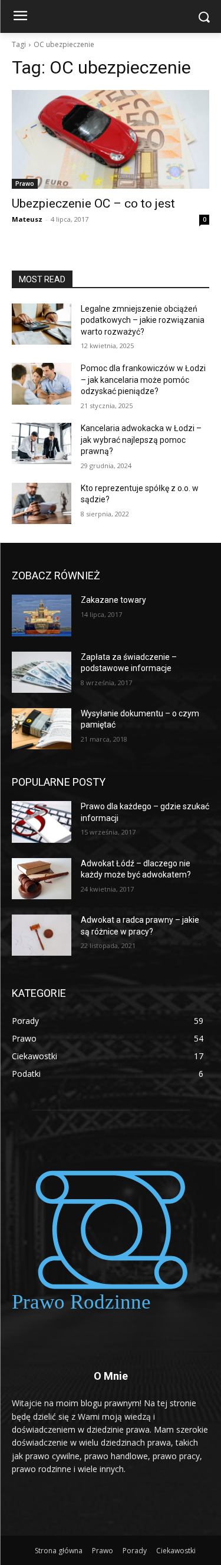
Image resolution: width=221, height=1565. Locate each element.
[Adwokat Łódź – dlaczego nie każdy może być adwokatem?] (41, 878)
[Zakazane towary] (41, 615)
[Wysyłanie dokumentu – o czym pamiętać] (41, 728)
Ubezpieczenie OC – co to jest (93, 203)
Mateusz (27, 219)
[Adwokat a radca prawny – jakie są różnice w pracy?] (41, 935)
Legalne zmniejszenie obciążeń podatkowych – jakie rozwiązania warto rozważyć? (142, 320)
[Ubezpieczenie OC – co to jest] (110, 139)
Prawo (24, 183)
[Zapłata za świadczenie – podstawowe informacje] (41, 672)
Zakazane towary (113, 600)
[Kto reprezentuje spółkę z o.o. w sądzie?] (41, 503)
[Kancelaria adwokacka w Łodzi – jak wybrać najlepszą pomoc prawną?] (41, 443)
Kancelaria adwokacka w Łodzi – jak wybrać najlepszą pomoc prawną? (141, 439)
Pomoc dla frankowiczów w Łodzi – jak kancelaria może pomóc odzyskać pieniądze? (143, 379)
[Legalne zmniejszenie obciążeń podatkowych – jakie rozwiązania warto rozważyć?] (41, 324)
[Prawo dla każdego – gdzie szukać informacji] (41, 821)
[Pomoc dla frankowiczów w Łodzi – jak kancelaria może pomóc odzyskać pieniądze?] (41, 383)
